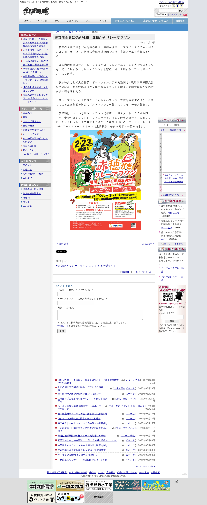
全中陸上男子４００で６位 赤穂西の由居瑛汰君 (82, 413)
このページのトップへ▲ (144, 466)
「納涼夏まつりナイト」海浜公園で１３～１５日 (82, 460)
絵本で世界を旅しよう (34, 130)
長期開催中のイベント (172, 195)
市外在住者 (173, 212)
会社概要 (27, 206)
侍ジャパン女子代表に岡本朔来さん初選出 (79, 418)
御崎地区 (126, 272)
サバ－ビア (166, 227)
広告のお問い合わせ (33, 174)
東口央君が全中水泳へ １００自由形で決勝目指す (83, 423)
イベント (82, 32)
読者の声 (27, 113)
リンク (26, 202)
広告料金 (27, 169)
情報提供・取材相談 (33, 189)
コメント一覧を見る (173, 244)
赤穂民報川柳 (29, 146)
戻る (162, 130)
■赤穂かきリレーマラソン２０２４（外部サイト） (87, 265)
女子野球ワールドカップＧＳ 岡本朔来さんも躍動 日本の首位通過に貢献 (35, 53)
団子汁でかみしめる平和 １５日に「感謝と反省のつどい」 (87, 440)
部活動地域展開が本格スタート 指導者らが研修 (82, 435)
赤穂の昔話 (28, 126)
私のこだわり (29, 150)
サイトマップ (175, 14)
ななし (164, 239)
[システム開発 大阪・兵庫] (181, 474)
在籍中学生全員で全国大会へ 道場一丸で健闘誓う (83, 450)
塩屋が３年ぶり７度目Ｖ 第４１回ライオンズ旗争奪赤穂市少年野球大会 (36, 42)
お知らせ (139, 406)
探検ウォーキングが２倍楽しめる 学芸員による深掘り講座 (173, 178)
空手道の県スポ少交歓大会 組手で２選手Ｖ (79, 394)
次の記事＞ (148, 243)
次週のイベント (177, 130)
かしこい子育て (31, 134)
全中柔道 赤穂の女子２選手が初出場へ (77, 455)
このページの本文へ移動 (171, 2)
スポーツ (73, 32)
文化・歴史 (119, 388)
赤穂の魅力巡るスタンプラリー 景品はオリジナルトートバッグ (35, 98)
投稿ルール (63, 326)
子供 (137, 380)
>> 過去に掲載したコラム (37, 154)
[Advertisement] (104, 357)
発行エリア (28, 165)
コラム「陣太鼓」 (32, 121)
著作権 (26, 198)
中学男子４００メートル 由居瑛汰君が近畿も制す (83, 445)
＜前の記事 (62, 243)
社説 (25, 117)
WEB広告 (28, 178)
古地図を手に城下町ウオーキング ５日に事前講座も (35, 79)
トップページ (59, 32)
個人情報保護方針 (32, 193)
